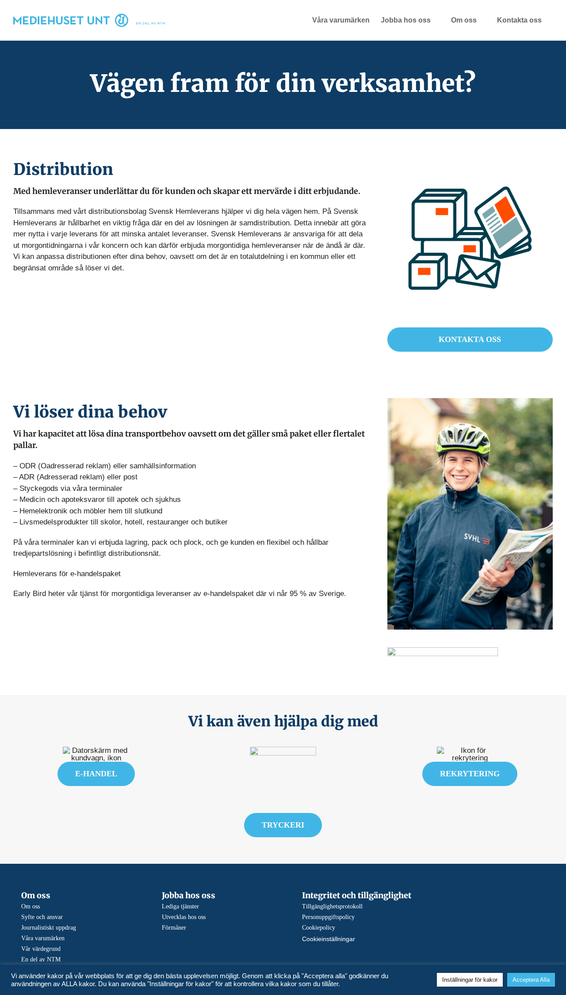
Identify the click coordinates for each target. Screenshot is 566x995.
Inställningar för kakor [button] (469, 979)
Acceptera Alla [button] (531, 979)
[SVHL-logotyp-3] (442, 651)
